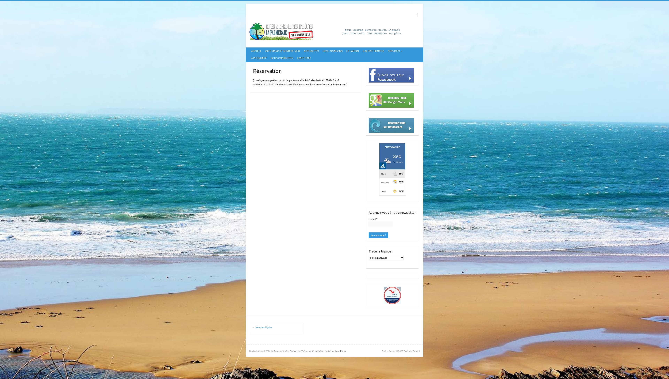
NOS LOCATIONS (333, 51)
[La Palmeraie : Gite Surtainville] (333, 32)
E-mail (373, 219)
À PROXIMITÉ (259, 58)
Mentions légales (263, 327)
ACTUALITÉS (311, 51)
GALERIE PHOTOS (373, 51)
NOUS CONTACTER (282, 58)
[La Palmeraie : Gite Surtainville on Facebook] (417, 15)
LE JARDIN (352, 51)
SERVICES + (395, 51)
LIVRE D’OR (304, 58)
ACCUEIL (256, 51)
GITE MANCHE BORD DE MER (282, 51)
